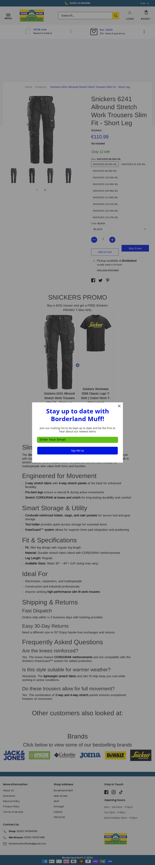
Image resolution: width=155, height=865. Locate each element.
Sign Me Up (77, 450)
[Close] (119, 406)
